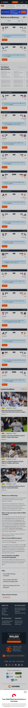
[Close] (25, 692)
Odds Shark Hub (7, 706)
